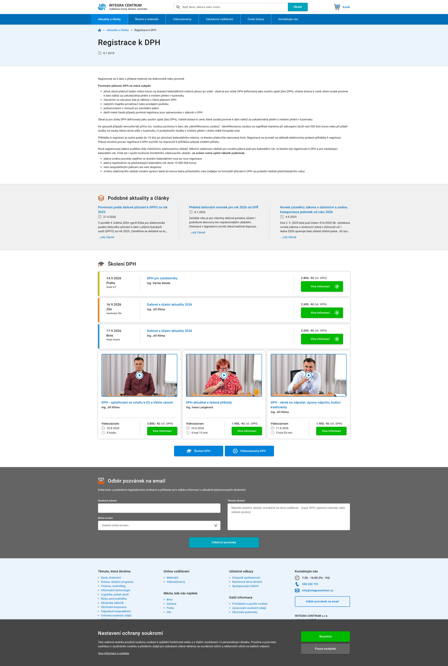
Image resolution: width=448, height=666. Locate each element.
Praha (170, 608)
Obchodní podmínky (244, 612)
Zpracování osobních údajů (249, 608)
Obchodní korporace (113, 607)
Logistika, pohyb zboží (115, 594)
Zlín (169, 612)
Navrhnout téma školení (247, 581)
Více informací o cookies (113, 653)
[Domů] (99, 30)
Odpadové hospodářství (116, 611)
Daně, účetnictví (111, 577)
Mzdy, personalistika (114, 598)
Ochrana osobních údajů (116, 615)
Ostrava (171, 603)
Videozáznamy (176, 581)
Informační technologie (115, 590)
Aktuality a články (118, 30)
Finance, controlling (113, 586)
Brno (170, 599)
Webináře (172, 577)
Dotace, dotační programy (117, 581)
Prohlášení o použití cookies (250, 603)
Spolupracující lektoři (245, 586)
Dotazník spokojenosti (246, 577)
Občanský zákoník (112, 602)
